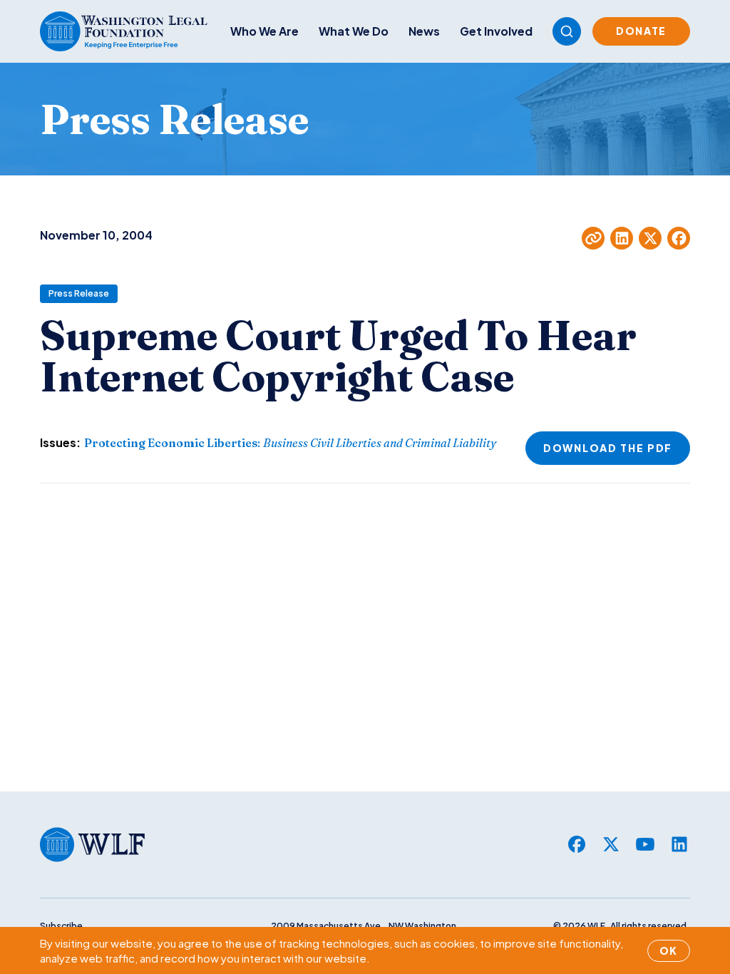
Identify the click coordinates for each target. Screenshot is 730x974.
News (424, 31)
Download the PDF (607, 447)
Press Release (78, 293)
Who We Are (264, 31)
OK (668, 950)
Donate (641, 30)
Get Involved (496, 31)
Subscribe (61, 926)
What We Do (354, 31)
